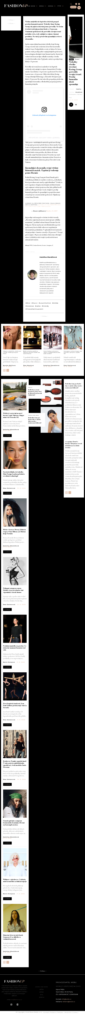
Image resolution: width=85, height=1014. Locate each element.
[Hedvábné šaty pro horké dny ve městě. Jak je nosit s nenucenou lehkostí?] (51, 420)
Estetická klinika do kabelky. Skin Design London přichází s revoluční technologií (14, 474)
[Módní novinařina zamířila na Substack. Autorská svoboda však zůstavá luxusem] (32, 337)
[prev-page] (4, 370)
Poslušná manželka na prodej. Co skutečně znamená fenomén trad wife (14, 648)
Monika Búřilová (9, 365)
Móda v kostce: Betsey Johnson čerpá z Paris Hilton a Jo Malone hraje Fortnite (14, 532)
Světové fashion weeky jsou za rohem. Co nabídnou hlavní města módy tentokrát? (52, 352)
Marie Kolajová (9, 662)
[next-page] (7, 370)
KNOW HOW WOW (33, 415)
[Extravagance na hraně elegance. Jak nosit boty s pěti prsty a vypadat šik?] (73, 337)
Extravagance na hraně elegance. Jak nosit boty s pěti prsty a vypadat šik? (73, 352)
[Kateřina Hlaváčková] (32, 274)
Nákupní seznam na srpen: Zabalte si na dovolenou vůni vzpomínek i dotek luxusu (13, 590)
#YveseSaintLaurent (34, 309)
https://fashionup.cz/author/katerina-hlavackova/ (50, 261)
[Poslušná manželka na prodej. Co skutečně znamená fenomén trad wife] (15, 629)
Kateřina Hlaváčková (48, 257)
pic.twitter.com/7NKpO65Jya (38, 206)
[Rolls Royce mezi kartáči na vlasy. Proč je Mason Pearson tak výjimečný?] (51, 392)
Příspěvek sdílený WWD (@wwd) (44, 138)
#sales (38, 306)
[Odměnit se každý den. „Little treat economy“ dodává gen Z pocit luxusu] (12, 337)
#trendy (45, 306)
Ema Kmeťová (28, 365)
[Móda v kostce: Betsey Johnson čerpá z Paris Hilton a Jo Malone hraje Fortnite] (15, 512)
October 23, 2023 (51, 211)
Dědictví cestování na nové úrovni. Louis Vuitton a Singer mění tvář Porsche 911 (13, 415)
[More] (76, 105)
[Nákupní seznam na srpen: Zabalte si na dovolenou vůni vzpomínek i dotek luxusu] (15, 571)
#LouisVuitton (45, 303)
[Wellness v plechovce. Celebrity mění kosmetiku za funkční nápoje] (15, 862)
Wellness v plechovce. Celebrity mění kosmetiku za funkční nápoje (15, 880)
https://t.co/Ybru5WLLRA (49, 205)
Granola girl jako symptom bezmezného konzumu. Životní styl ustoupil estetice (13, 823)
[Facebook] (71, 105)
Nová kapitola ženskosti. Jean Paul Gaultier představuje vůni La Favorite (15, 706)
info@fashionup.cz (16, 999)
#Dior (28, 303)
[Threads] (79, 4)
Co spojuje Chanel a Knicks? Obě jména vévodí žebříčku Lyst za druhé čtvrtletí (73, 445)
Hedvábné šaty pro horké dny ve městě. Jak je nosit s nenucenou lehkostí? (34, 420)
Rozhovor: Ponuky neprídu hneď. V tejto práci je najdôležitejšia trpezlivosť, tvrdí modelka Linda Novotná (15, 764)
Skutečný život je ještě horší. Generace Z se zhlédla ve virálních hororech (13, 937)
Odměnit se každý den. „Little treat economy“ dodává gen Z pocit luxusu (12, 352)
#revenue (30, 306)
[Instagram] (76, 4)
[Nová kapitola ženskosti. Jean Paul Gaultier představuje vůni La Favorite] (15, 686)
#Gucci (35, 303)
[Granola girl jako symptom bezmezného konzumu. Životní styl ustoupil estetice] (15, 804)
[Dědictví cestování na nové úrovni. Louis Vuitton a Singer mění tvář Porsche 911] (15, 396)
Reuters (77, 59)
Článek (7, 435)
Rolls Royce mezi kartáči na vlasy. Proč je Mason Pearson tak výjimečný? (35, 392)
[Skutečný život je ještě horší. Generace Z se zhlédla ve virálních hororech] (15, 918)
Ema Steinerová (70, 365)
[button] (71, 4)
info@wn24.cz (66, 999)
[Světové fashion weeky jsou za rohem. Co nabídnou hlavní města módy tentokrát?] (53, 337)
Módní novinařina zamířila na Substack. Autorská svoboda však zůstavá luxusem (31, 352)
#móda (55, 303)
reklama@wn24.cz (69, 1001)
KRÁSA (30, 387)
